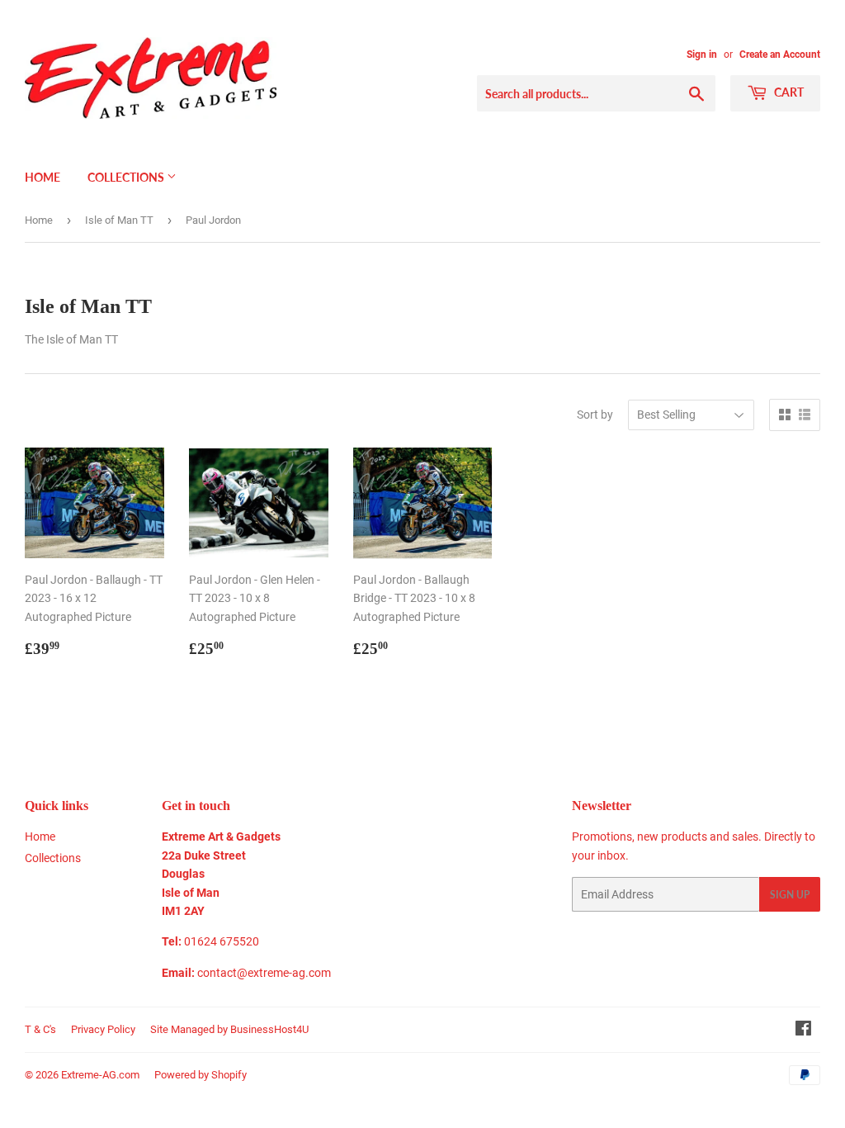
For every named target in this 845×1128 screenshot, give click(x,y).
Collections (127, 177)
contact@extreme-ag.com (264, 972)
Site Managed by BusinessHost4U (229, 1029)
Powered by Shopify (200, 1075)
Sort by (595, 414)
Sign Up (790, 895)
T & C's (40, 1029)
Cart (788, 92)
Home (42, 177)
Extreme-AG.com (100, 1075)
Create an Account (779, 54)
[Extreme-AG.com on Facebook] (803, 1030)
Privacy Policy (103, 1029)
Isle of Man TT (119, 220)
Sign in (702, 54)
